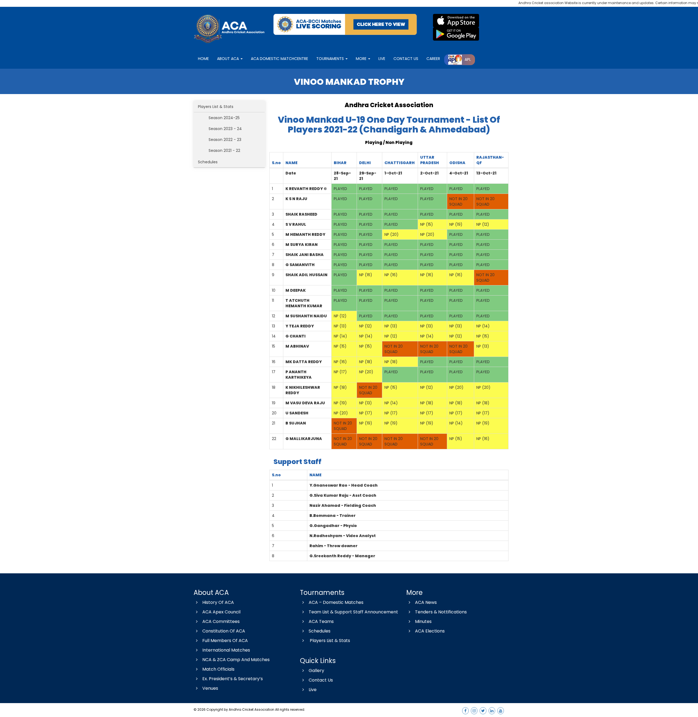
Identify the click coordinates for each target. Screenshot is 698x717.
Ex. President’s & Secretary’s (232, 679)
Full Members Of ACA (225, 640)
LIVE (381, 58)
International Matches (226, 650)
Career (433, 58)
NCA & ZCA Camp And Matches (236, 659)
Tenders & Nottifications (441, 612)
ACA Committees (221, 621)
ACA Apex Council (221, 612)
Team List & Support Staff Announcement (353, 612)
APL (468, 59)
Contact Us (321, 680)
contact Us (405, 58)
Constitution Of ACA (223, 631)
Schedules (208, 162)
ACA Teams (321, 621)
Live (313, 689)
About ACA (228, 58)
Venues (210, 688)
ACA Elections (430, 631)
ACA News (426, 602)
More (362, 58)
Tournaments (330, 58)
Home (203, 58)
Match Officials (218, 669)
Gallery (316, 670)
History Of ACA (218, 602)
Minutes (423, 621)
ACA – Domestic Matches (336, 602)
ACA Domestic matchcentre (279, 58)
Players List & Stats (215, 106)
